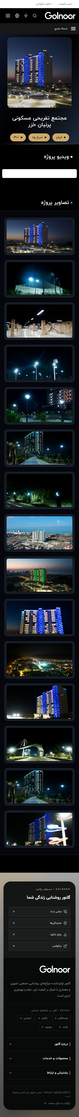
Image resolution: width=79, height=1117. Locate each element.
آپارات (65, 1027)
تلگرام (45, 1018)
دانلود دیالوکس (43, 4)
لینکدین (27, 1018)
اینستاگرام (63, 1018)
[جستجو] (35, 16)
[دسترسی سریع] (26, 16)
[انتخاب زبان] (17, 16)
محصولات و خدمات (55, 1058)
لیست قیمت (65, 4)
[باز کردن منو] (8, 15)
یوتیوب (48, 1027)
